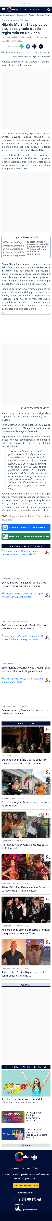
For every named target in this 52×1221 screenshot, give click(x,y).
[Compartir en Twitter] (34, 46)
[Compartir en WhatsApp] (21, 46)
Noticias (24, 20)
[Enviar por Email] (41, 46)
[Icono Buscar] (48, 9)
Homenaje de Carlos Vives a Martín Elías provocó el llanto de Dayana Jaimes (26, 669)
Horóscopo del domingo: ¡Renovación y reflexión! (33, 1116)
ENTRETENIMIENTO (30, 9)
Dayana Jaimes (17, 516)
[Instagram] (24, 1198)
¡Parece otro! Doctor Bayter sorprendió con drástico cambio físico (24, 973)
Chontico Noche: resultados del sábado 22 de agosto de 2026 (36, 1133)
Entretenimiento (9, 20)
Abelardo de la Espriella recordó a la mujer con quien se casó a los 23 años (26, 931)
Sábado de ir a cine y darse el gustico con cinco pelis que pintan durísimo (24, 761)
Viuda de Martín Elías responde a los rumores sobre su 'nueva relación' (24, 584)
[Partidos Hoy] (34, 1198)
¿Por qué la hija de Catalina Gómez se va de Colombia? (25, 846)
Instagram (7, 519)
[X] (19, 1198)
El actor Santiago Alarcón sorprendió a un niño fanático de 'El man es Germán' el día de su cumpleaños (38, 247)
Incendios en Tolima (19, 15)
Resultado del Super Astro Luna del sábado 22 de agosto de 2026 (22, 1100)
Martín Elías (35, 516)
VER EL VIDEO (42, 408)
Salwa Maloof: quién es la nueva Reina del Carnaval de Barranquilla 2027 (25, 888)
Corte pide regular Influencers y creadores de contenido (26, 803)
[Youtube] (29, 1198)
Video (47, 516)
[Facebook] (14, 1198)
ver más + (26, 1145)
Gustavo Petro (37, 15)
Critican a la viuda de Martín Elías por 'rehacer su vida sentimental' (24, 626)
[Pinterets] (39, 1198)
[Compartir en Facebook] (28, 46)
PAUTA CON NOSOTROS (26, 1185)
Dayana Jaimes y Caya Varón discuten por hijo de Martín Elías (25, 711)
